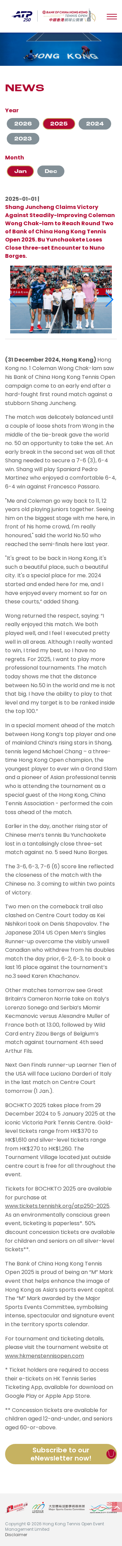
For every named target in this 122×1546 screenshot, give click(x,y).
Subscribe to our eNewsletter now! (61, 1454)
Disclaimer (16, 1535)
